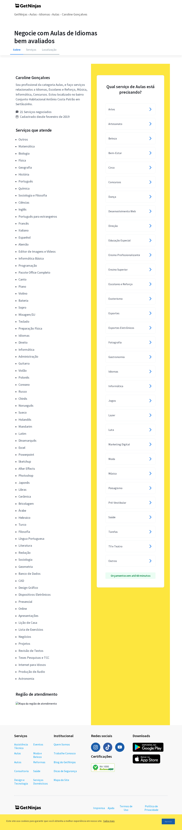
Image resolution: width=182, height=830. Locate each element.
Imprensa (99, 808)
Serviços (31, 49)
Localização (49, 49)
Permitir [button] (168, 821)
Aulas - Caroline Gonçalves (69, 14)
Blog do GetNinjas (65, 762)
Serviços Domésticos (40, 781)
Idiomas (44, 14)
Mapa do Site (61, 780)
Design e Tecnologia (21, 781)
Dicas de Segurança (65, 771)
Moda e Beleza (37, 755)
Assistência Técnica (21, 746)
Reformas (39, 762)
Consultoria (21, 771)
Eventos (38, 744)
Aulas (33, 14)
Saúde (36, 771)
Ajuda (111, 808)
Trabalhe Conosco (65, 753)
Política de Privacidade (151, 808)
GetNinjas (20, 14)
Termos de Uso (126, 808)
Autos (17, 762)
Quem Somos (62, 744)
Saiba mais (109, 821)
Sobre (16, 49)
